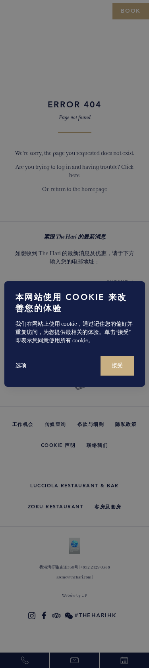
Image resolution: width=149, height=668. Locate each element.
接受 (117, 365)
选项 (21, 365)
